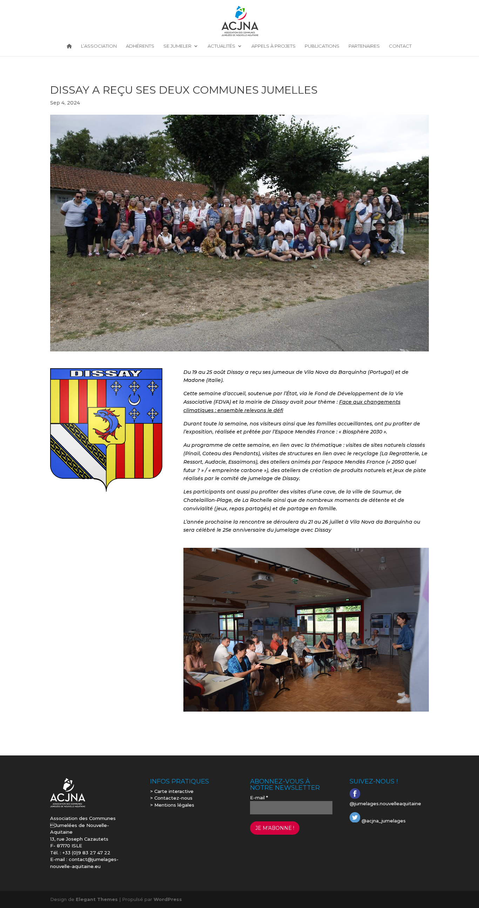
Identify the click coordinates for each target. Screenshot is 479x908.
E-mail (259, 797)
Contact (400, 46)
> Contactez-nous (171, 798)
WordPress (168, 899)
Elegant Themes (97, 899)
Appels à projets (273, 46)
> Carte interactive (172, 791)
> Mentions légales (172, 805)
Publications (322, 46)
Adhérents (140, 46)
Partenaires (364, 46)
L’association (99, 46)
